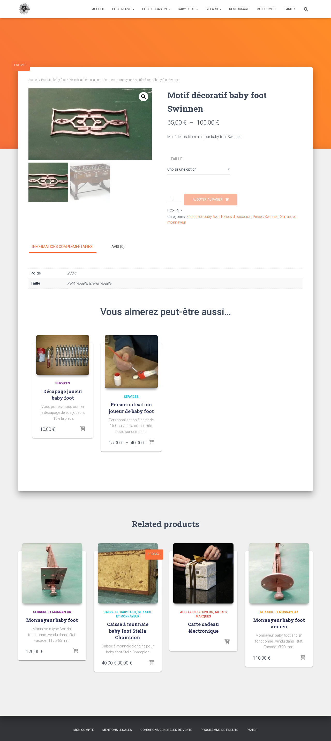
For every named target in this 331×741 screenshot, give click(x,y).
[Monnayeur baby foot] (52, 573)
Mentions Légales (117, 730)
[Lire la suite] (75, 651)
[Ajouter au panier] (82, 429)
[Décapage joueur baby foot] (62, 355)
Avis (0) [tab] (118, 247)
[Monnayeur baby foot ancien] (279, 573)
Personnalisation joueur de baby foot (131, 407)
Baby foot (186, 9)
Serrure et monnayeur (117, 80)
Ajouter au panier (208, 199)
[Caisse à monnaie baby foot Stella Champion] (128, 573)
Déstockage (239, 9)
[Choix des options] (151, 442)
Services (62, 383)
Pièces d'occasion (236, 217)
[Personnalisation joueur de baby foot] (131, 361)
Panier (289, 9)
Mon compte (267, 9)
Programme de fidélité (219, 730)
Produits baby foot (53, 80)
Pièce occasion (155, 9)
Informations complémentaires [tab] (62, 247)
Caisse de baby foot (203, 217)
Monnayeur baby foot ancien (279, 623)
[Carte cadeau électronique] (203, 573)
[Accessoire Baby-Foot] (24, 9)
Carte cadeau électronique (203, 627)
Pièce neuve (122, 9)
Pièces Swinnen (266, 217)
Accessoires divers (196, 612)
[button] (143, 96)
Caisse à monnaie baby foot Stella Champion (127, 630)
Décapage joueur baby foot (62, 394)
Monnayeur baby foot (52, 620)
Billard (212, 9)
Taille (176, 159)
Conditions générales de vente (166, 730)
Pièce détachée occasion (85, 80)
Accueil (98, 9)
